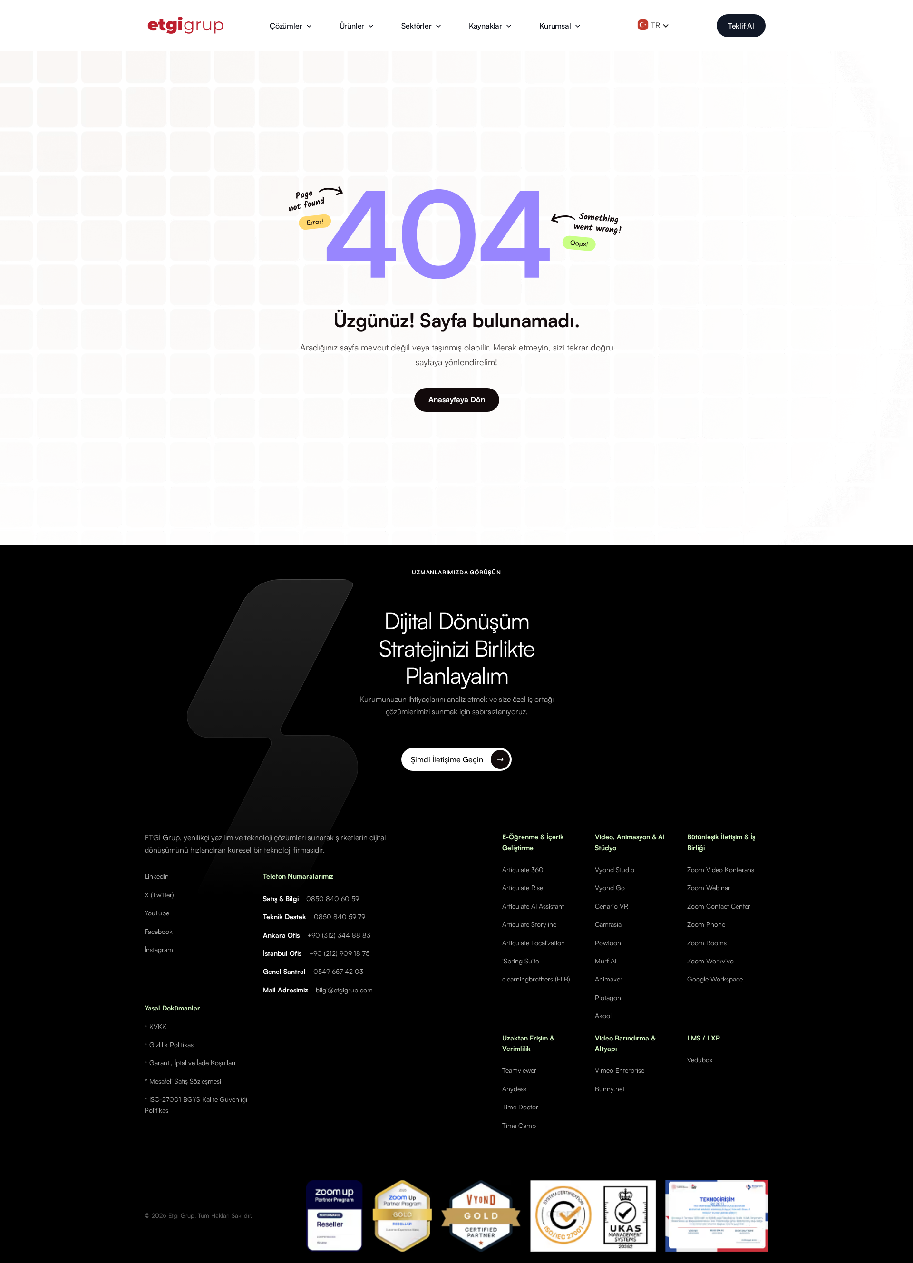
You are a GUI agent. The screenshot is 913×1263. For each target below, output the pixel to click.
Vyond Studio (614, 869)
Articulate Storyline (529, 924)
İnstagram (159, 949)
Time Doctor (520, 1107)
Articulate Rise (522, 888)
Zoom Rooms (707, 943)
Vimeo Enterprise (619, 1070)
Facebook (159, 931)
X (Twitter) (159, 895)
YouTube (157, 913)
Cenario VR (611, 906)
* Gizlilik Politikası (170, 1044)
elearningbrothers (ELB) (536, 979)
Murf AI (605, 961)
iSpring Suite (520, 961)
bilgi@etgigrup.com (344, 990)
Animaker (608, 979)
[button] (291, 26)
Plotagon (608, 997)
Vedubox (699, 1060)
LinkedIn (157, 876)
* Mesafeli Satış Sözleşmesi (183, 1081)
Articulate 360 (523, 869)
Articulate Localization (533, 943)
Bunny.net (609, 1089)
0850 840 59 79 (339, 917)
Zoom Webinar (708, 888)
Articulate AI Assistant (533, 906)
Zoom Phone (706, 924)
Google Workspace (715, 979)
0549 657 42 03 (338, 971)
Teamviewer (519, 1070)
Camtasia (608, 924)
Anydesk (514, 1089)
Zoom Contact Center (718, 906)
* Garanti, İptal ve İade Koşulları (190, 1063)
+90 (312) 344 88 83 (338, 935)
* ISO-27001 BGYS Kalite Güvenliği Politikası (196, 1104)
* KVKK (155, 1026)
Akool (603, 1015)
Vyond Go (610, 888)
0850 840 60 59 (332, 898)
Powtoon (608, 943)
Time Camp (519, 1125)
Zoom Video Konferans (720, 869)
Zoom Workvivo (710, 961)
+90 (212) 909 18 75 (339, 953)
